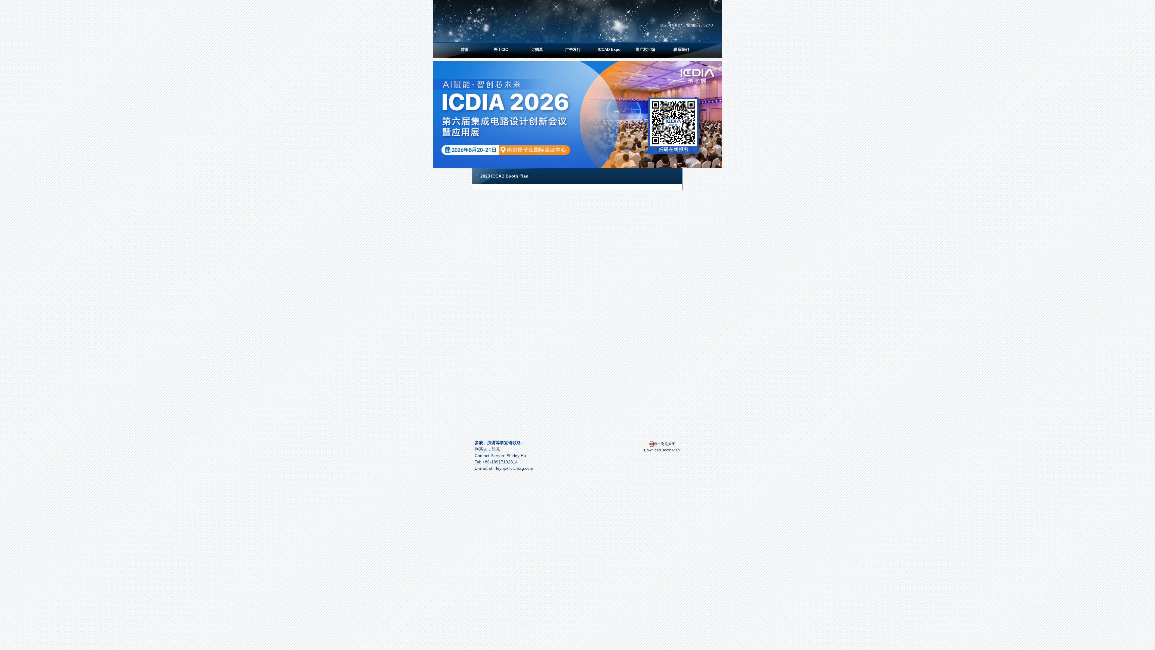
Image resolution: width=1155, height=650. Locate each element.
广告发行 (573, 49)
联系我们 (681, 49)
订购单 (537, 49)
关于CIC (501, 49)
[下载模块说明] (651, 444)
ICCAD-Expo (609, 49)
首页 (465, 49)
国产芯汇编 (645, 49)
